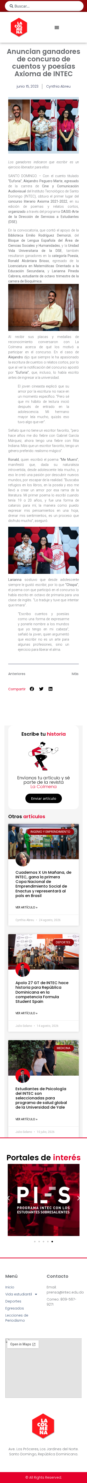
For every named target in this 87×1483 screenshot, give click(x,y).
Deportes (13, 1301)
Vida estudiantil (18, 1294)
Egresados (14, 1308)
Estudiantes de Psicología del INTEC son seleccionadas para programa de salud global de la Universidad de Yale (41, 1098)
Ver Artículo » (26, 907)
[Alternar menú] (56, 27)
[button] (32, 689)
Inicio (9, 1287)
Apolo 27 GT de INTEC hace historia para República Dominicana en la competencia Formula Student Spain (41, 992)
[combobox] (44, 6)
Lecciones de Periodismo (16, 1318)
